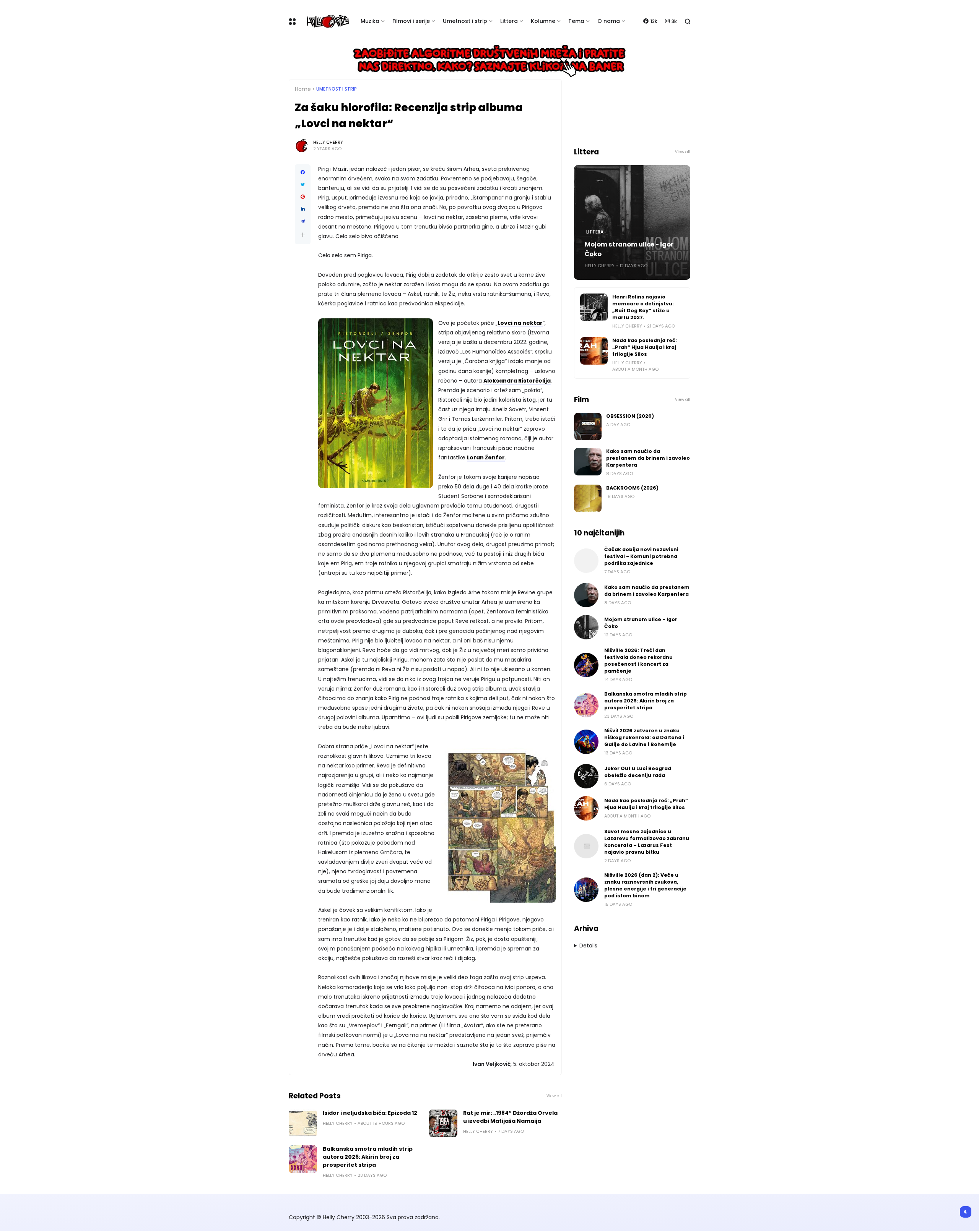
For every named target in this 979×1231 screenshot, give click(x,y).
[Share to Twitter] (303, 184)
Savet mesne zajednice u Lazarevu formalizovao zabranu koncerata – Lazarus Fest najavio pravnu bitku (646, 841)
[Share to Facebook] (303, 172)
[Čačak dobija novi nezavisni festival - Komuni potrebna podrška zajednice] (586, 560)
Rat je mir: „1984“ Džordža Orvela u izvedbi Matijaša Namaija (510, 1117)
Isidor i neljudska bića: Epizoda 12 (370, 1113)
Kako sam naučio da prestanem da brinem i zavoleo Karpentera (648, 458)
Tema (576, 21)
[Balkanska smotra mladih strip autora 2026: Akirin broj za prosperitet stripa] (303, 1159)
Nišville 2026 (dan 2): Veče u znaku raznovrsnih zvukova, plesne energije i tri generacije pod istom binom (645, 885)
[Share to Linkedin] (303, 209)
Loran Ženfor (486, 457)
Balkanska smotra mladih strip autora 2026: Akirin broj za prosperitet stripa (368, 1157)
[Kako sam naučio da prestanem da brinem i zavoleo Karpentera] (588, 461)
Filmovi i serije (411, 21)
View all (554, 1096)
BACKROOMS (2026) (632, 488)
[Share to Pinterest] (303, 197)
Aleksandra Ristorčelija (517, 380)
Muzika (370, 21)
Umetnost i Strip (336, 89)
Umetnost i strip (465, 21)
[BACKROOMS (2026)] (588, 498)
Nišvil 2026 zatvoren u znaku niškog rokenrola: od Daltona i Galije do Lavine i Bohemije (644, 737)
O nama (608, 21)
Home (303, 89)
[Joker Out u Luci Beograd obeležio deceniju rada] (586, 776)
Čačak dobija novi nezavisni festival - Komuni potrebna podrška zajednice (641, 556)
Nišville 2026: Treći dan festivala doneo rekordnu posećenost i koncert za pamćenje (638, 660)
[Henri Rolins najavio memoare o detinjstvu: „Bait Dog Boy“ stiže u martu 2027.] (594, 307)
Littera (509, 21)
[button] (303, 234)
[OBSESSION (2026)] (588, 426)
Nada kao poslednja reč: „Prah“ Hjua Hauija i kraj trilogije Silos (644, 347)
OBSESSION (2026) (630, 416)
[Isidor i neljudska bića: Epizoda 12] (303, 1123)
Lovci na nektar (520, 323)
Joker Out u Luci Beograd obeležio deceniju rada (637, 771)
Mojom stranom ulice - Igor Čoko (629, 249)
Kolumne (543, 21)
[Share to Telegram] (303, 221)
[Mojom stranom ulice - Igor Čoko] (586, 627)
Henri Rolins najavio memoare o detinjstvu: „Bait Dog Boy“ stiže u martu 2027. (643, 307)
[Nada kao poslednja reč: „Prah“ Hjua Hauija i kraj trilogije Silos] (594, 351)
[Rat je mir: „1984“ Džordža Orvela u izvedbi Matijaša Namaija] (443, 1123)
